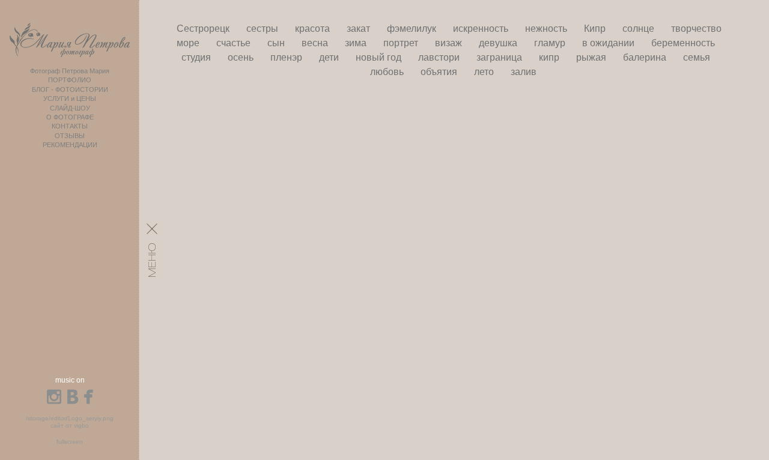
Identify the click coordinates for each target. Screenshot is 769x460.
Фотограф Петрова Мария (69, 70)
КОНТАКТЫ (70, 126)
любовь (388, 72)
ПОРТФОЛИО (69, 79)
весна (316, 43)
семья (696, 57)
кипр (550, 57)
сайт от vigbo (69, 425)
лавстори (440, 57)
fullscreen (69, 441)
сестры (263, 28)
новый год (380, 57)
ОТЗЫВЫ (70, 135)
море (189, 43)
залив (523, 72)
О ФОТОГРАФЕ (70, 117)
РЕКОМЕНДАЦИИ (70, 144)
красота (313, 28)
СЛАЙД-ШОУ (70, 108)
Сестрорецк (204, 28)
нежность (547, 28)
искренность (482, 28)
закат (359, 28)
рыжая (592, 57)
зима (357, 43)
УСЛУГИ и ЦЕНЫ (69, 98)
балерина (646, 57)
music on (70, 380)
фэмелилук (413, 28)
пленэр (287, 57)
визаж (449, 43)
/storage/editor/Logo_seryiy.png (70, 418)
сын (277, 43)
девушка (499, 43)
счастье (234, 43)
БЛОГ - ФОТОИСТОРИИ (70, 89)
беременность (683, 43)
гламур (551, 43)
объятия (440, 72)
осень (242, 57)
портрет (402, 43)
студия (197, 57)
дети (330, 57)
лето (485, 72)
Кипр (596, 28)
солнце (639, 28)
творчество (696, 28)
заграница (500, 57)
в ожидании (609, 43)
